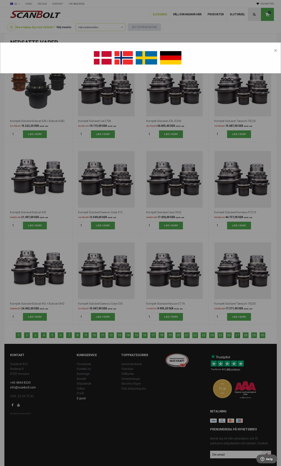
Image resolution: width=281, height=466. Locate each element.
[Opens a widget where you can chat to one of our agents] (266, 459)
